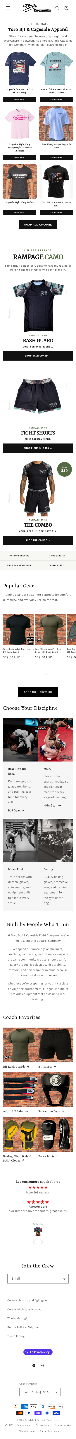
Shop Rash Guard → (38, 355)
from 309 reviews (38, 1192)
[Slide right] (46, 674)
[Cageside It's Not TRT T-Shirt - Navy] (20, 68)
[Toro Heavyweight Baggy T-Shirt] (56, 123)
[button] (8, 8)
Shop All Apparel (38, 224)
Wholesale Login (17, 1318)
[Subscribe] (64, 1278)
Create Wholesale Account (24, 1309)
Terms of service (62, 1425)
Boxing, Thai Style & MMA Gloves (17, 1158)
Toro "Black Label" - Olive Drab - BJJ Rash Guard (48, 650)
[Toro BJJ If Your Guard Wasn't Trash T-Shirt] (56, 68)
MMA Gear (50, 805)
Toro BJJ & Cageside (35, 1420)
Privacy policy (43, 1425)
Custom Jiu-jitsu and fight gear (27, 1300)
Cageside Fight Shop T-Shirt (19, 202)
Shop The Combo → (38, 540)
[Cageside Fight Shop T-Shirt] (20, 181)
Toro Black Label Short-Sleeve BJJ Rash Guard (18, 650)
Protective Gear (49, 1111)
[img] (38, 1187)
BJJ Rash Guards (14, 1066)
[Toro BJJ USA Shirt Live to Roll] (56, 181)
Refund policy (24, 1425)
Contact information (50, 1431)
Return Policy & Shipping (23, 1327)
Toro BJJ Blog (16, 1336)
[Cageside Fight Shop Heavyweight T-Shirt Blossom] (20, 123)
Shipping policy (27, 1431)
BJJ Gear (14, 810)
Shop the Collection (38, 692)
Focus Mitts (46, 1156)
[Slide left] (29, 674)
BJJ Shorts (45, 1066)
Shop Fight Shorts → (38, 448)
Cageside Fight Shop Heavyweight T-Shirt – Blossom (20, 147)
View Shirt (20, 99)
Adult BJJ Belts (13, 1111)
